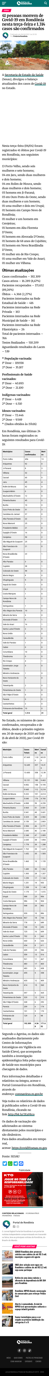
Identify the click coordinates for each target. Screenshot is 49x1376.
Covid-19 (40, 83)
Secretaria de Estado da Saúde (24, 74)
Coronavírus (33, 1213)
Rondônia (7, 1216)
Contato (38, 1361)
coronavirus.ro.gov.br (29, 1094)
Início (9, 1357)
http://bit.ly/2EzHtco (21, 1114)
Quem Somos (18, 1357)
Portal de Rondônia (20, 36)
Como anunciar (16, 1361)
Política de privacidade (34, 1357)
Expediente (28, 1361)
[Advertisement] (24, 118)
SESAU (17, 1216)
